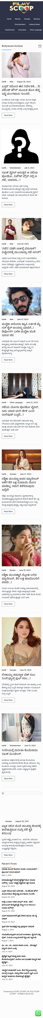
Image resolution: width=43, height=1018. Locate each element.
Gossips (27, 19)
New (11, 82)
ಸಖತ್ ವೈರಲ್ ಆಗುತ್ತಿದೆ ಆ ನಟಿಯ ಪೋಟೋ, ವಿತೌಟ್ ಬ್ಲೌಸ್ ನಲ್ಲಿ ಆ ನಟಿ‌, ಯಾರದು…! (20, 176)
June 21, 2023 (25, 474)
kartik (4, 82)
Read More (8, 115)
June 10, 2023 (30, 745)
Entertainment (20, 24)
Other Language (36, 30)
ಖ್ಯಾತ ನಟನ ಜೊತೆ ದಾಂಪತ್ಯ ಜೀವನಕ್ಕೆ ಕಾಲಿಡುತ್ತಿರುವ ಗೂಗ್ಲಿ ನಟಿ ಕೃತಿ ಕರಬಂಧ (21, 829)
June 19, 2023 (25, 570)
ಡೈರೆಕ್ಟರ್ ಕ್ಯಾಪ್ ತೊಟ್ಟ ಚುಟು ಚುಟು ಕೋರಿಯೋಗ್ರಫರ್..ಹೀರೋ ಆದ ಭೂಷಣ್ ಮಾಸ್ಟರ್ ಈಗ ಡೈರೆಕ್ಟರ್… (21, 959)
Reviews (37, 19)
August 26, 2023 (24, 82)
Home (9, 19)
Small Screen (10, 30)
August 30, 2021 (22, 821)
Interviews (22, 30)
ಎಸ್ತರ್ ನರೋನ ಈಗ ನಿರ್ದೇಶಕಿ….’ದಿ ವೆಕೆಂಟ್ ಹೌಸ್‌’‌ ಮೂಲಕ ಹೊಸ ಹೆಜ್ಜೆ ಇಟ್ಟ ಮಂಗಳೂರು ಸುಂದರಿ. (21, 90)
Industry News (34, 24)
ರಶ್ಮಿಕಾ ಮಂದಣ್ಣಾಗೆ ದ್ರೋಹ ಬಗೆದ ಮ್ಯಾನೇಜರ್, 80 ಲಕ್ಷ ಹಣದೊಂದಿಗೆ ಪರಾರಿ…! (20, 578)
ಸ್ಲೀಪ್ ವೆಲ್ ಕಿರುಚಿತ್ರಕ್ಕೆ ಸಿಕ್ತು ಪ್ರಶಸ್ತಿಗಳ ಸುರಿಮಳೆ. (18, 926)
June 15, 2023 (25, 670)
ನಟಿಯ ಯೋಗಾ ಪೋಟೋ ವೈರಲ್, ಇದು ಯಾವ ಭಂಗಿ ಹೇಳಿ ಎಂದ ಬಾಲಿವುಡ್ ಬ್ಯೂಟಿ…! (20, 410)
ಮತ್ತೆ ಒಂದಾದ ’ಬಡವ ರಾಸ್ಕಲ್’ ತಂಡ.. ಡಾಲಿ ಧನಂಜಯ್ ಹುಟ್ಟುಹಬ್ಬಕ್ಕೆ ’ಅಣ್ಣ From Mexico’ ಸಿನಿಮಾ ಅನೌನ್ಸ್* (19, 904)
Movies (17, 19)
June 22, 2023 (32, 402)
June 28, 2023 (23, 244)
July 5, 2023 (29, 168)
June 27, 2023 (22, 319)
